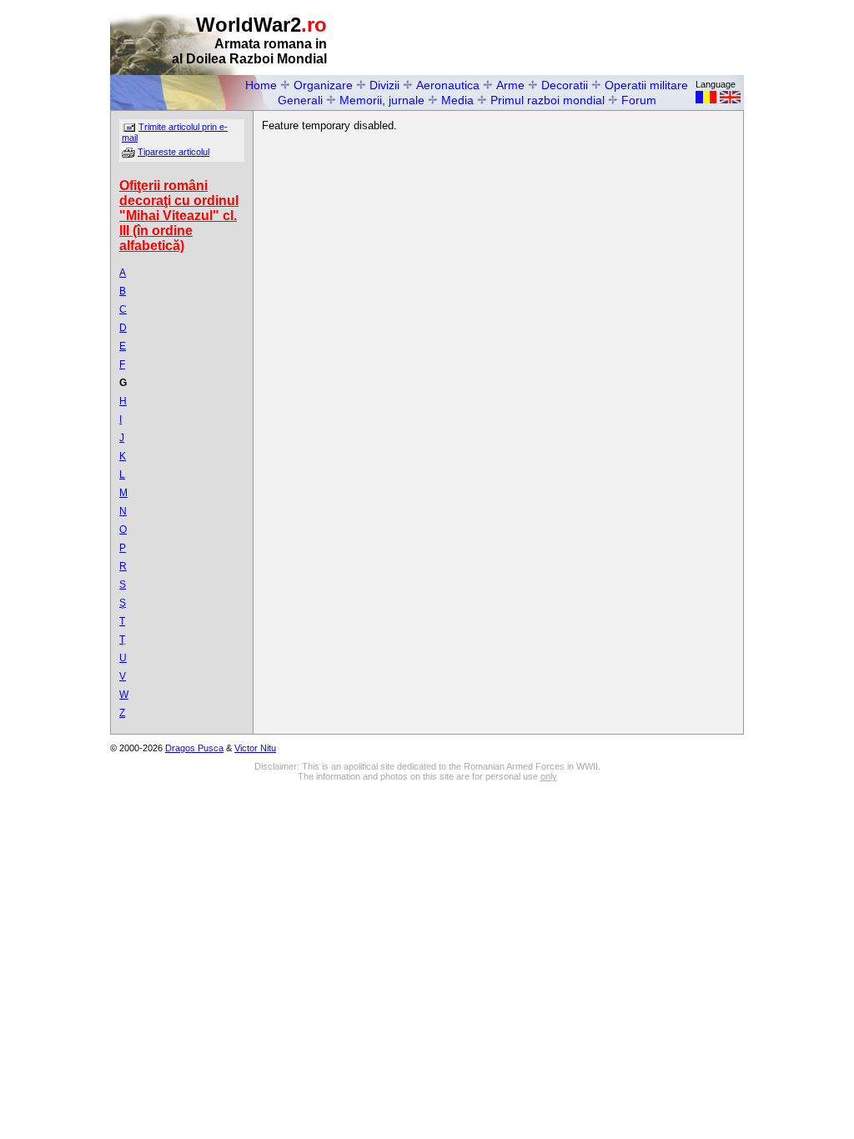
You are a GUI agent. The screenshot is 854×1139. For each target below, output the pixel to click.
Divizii (384, 85)
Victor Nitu (255, 748)
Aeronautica (448, 85)
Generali (300, 100)
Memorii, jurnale (381, 100)
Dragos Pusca (194, 748)
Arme (510, 85)
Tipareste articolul (173, 152)
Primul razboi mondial (547, 100)
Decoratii (564, 85)
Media (457, 100)
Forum (638, 100)
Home (261, 85)
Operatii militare (646, 85)
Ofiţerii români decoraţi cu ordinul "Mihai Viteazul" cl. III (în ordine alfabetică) (179, 215)
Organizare (323, 85)
